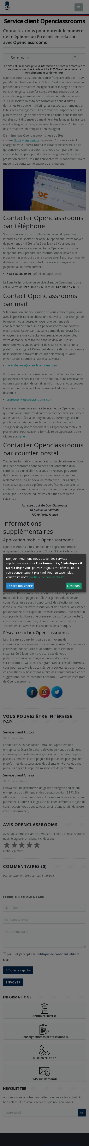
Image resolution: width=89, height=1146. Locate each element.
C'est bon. (73, 586)
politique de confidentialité (47, 577)
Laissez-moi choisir (20, 586)
